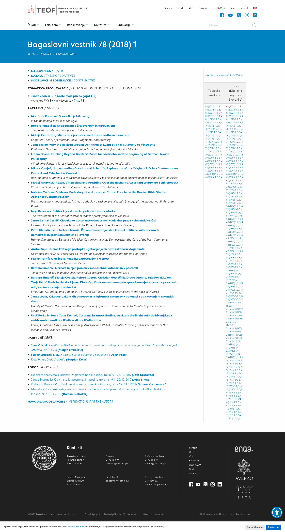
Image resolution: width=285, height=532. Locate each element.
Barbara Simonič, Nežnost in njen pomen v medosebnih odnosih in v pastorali (84, 268)
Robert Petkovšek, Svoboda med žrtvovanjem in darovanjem (73, 125)
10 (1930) (230, 389)
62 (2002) (230, 180)
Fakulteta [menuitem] (51, 25)
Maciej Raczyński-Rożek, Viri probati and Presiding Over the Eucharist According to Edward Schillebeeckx (104, 182)
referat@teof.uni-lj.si (155, 463)
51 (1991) (230, 215)
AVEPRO (244, 469)
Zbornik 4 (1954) (234, 331)
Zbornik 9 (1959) (234, 312)
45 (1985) (230, 235)
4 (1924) (230, 408)
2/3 (239, 222)
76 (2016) (209, 135)
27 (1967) (230, 293)
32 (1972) (230, 277)
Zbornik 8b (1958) (234, 315)
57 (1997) (230, 196)
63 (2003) (209, 177)
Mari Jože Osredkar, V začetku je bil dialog (60, 116)
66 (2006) (209, 167)
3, (219, 119)
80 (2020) (210, 122)
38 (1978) (230, 257)
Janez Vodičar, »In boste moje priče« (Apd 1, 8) (63, 96)
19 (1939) (230, 360)
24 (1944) (230, 344)
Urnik (180, 7)
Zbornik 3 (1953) (234, 334)
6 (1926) (229, 402)
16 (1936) (230, 370)
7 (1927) (229, 399)
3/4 (219, 132)
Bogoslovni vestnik (66, 54)
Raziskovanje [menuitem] (76, 25)
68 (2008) (209, 161)
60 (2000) (231, 187)
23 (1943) (230, 347)
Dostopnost (129, 514)
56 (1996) (230, 199)
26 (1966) (230, 296)
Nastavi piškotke (112, 514)
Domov (31, 54)
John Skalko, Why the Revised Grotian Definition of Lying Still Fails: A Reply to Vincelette (93, 144)
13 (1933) (230, 379)
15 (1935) (230, 373)
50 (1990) (230, 219)
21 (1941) (230, 354)
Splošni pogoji (92, 514)
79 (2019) (209, 125)
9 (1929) (229, 392)
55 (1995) (230, 203)
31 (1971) (230, 280)
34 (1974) (230, 270)
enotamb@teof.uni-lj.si (117, 480)
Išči (254, 25)
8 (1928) (229, 395)
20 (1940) (230, 357)
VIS (190, 7)
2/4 (238, 354)
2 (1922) (229, 415)
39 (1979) (230, 254)
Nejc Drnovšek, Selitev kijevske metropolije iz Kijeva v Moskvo (74, 211)
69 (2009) (209, 157)
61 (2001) (230, 183)
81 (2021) (209, 119)
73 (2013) (209, 145)
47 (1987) (230, 228)
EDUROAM (219, 7)
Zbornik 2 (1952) (234, 338)
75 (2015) (209, 138)
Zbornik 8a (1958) (234, 318)
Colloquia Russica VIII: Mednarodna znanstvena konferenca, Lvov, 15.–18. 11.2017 (98, 384)
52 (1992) (230, 212)
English (255, 8)
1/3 (236, 277)
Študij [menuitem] (32, 25)
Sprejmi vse (273, 527)
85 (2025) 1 (210, 106)
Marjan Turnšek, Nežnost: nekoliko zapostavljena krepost (70, 258)
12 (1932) (230, 383)
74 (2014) (209, 142)
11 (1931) (230, 386)
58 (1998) (230, 193)
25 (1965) (230, 299)
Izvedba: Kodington (241, 514)
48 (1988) (230, 225)
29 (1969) (230, 286)
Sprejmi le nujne (255, 527)
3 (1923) (229, 412)
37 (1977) (230, 260)
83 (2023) (230, 112)
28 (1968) (230, 289)
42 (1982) (230, 244)
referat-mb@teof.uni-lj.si (157, 484)
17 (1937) (230, 367)
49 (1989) (230, 222)
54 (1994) (230, 206)
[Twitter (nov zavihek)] (239, 15)
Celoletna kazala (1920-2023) (224, 75)
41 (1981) (230, 248)
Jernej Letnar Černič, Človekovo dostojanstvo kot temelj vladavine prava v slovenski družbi (93, 220)
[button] (277, 512)
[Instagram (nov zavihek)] (247, 15)
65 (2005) (209, 170)
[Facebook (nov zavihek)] (222, 15)
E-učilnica (202, 7)
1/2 (236, 196)
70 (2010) (209, 154)
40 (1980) (230, 251)
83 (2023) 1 (210, 112)
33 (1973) (230, 273)
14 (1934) (230, 376)
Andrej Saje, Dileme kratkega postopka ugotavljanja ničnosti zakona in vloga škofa (87, 249)
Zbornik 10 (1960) (234, 309)
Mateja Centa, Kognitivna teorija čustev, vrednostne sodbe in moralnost (80, 135)
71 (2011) (209, 151)
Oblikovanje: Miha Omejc (213, 514)
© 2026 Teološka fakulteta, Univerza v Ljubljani (51, 514)
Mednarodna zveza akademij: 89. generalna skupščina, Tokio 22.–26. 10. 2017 (92, 375)
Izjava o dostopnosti (152, 514)
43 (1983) (230, 241)
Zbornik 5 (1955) (234, 328)
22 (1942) (230, 350)
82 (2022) (209, 116)
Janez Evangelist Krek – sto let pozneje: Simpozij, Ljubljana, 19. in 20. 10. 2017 (90, 379)
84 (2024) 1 (210, 109)
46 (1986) (230, 232)
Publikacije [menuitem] (123, 25)
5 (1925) (229, 405)
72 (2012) (209, 148)
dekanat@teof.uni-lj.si (117, 463)
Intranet (244, 7)
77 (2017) (209, 132)
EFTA (244, 492)
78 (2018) (209, 129)
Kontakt (168, 7)
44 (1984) (230, 238)
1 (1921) (229, 418)
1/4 (236, 270)
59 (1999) (230, 190)
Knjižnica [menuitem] (100, 25)
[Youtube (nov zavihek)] (230, 15)
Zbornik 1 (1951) (233, 341)
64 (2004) (210, 174)
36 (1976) (230, 264)
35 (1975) (230, 267)
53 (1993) (230, 209)
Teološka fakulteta (63, 10)
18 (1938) (230, 363)
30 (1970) (230, 283)
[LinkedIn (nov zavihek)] (255, 15)
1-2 (236, 209)
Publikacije (45, 54)
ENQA (244, 449)
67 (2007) (209, 164)
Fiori (232, 7)
